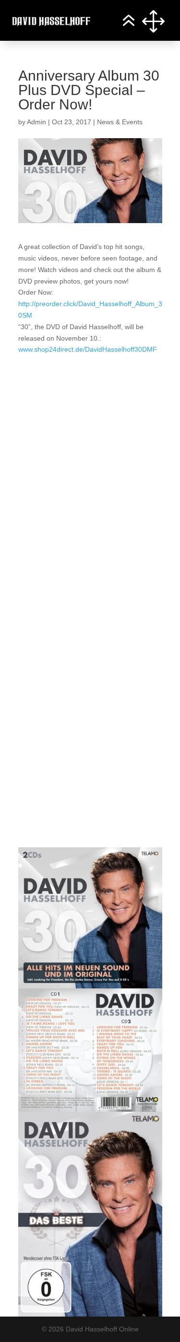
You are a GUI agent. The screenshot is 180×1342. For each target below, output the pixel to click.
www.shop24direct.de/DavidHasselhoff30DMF (87, 349)
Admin (36, 122)
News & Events (120, 122)
